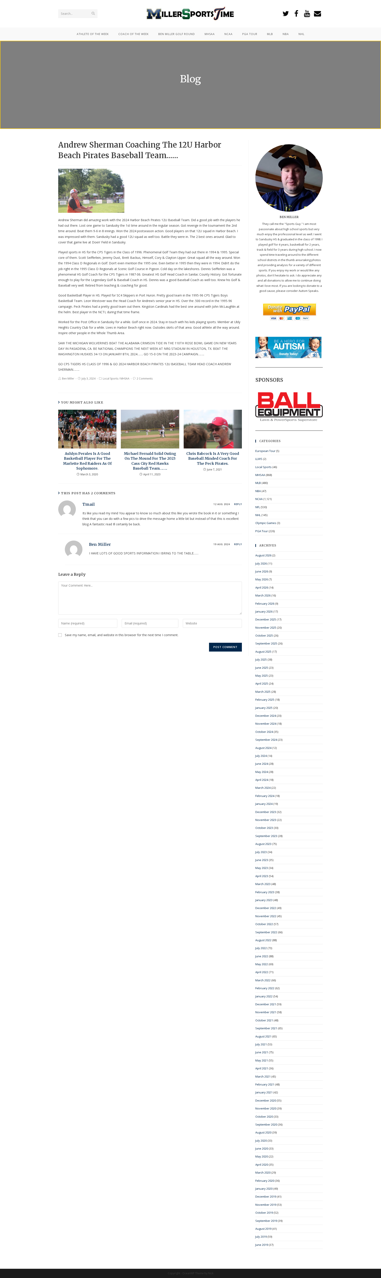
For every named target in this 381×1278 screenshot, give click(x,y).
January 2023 (264, 900)
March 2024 (263, 788)
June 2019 (261, 1245)
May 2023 (261, 868)
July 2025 (261, 659)
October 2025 (264, 635)
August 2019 (263, 1229)
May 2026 (261, 579)
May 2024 (261, 772)
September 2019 (266, 1221)
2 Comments (145, 378)
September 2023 (266, 836)
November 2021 (265, 1012)
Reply (238, 504)
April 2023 (261, 876)
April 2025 (261, 683)
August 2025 (263, 652)
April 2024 (261, 780)
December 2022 (265, 908)
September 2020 (266, 1124)
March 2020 (263, 1172)
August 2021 (263, 1036)
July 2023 (261, 852)
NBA (258, 491)
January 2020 (264, 1189)
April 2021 (261, 1068)
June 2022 (261, 956)
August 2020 (263, 1132)
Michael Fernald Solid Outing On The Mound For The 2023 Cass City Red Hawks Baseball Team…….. (150, 460)
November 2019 (265, 1205)
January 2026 (264, 611)
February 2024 (264, 796)
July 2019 (261, 1237)
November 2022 (265, 916)
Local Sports (110, 378)
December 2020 (265, 1100)
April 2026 (261, 587)
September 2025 (266, 643)
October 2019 (264, 1213)
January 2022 (264, 996)
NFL (257, 507)
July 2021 (261, 1044)
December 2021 (265, 1004)
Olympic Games (265, 523)
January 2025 (264, 708)
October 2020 (264, 1117)
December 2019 (265, 1196)
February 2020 (264, 1181)
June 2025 (261, 668)
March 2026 (263, 595)
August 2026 (263, 555)
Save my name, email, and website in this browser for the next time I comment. (121, 635)
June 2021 (261, 1052)
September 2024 (266, 740)
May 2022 (261, 964)
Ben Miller (68, 378)
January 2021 (264, 1092)
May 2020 (261, 1156)
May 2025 (261, 676)
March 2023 (263, 884)
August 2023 (263, 844)
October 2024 (264, 732)
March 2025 (263, 692)
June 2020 (261, 1148)
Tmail (88, 504)
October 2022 (264, 924)
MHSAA (124, 378)
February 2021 (264, 1084)
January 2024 (264, 804)
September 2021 (266, 1028)
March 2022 (263, 980)
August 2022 (263, 940)
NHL (258, 515)
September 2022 (266, 932)
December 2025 (265, 619)
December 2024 (265, 716)
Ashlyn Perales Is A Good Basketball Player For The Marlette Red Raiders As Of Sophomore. (87, 460)
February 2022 (264, 988)
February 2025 (264, 700)
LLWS (258, 459)
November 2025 (265, 628)
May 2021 (261, 1060)
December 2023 (265, 812)
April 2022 (261, 972)
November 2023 (265, 820)
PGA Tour (261, 531)
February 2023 (264, 892)
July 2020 (261, 1141)
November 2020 (265, 1108)
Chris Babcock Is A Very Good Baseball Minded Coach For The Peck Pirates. (212, 458)
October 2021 (264, 1020)
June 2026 (261, 571)
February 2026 (264, 604)
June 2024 (261, 764)
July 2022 (261, 948)
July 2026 (261, 563)
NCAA (259, 499)
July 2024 (261, 756)
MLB (258, 483)
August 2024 (263, 748)
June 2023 (261, 860)
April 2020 (261, 1165)
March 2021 (263, 1076)
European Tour (265, 451)
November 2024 (265, 724)
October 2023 (264, 828)
